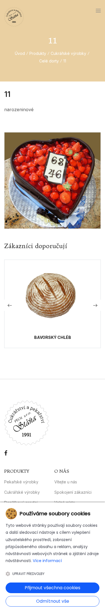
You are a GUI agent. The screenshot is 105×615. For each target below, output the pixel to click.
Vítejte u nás (65, 481)
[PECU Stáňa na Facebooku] (5, 453)
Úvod (20, 53)
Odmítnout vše (52, 601)
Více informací (47, 560)
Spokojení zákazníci (73, 492)
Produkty (37, 53)
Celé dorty (49, 61)
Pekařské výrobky (21, 481)
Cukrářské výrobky (68, 53)
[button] (95, 305)
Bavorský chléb (52, 337)
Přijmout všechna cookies (52, 587)
